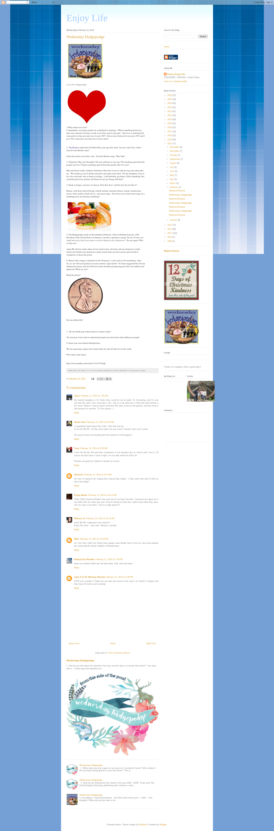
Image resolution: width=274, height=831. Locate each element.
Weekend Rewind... (178, 215)
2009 (169, 241)
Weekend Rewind (177, 190)
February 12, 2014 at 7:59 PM (109, 559)
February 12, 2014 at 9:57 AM (97, 474)
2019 (169, 123)
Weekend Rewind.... (178, 199)
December (175, 147)
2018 (169, 127)
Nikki (76, 539)
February (174, 187)
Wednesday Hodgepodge (80, 660)
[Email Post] (92, 378)
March (173, 183)
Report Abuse (171, 250)
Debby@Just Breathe (84, 559)
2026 (169, 95)
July (172, 167)
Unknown (78, 474)
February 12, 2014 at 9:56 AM (94, 448)
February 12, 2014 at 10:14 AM (102, 495)
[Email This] (98, 378)
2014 (169, 143)
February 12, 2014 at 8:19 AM (100, 422)
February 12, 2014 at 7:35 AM (94, 396)
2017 (169, 131)
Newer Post (74, 643)
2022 (169, 111)
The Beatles (74, 147)
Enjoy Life (87, 18)
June (172, 171)
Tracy (76, 448)
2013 (169, 225)
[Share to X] (104, 378)
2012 (169, 229)
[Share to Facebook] (107, 378)
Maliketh (143, 824)
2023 (169, 107)
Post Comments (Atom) (119, 653)
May (172, 175)
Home (113, 643)
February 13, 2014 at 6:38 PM (119, 577)
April (172, 179)
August (173, 163)
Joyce (77, 396)
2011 (169, 233)
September (175, 159)
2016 (169, 135)
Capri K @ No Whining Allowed (89, 577)
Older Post (151, 643)
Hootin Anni (80, 422)
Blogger (163, 824)
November (175, 151)
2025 (169, 99)
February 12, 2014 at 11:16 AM (100, 518)
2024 (169, 103)
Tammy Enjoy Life (176, 74)
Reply (76, 413)
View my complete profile (175, 81)
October (174, 155)
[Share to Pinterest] (110, 378)
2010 (169, 237)
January (174, 220)
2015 (169, 139)
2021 (169, 115)
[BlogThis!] (101, 378)
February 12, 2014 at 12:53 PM (94, 539)
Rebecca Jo (79, 518)
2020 (169, 119)
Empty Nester (80, 495)
